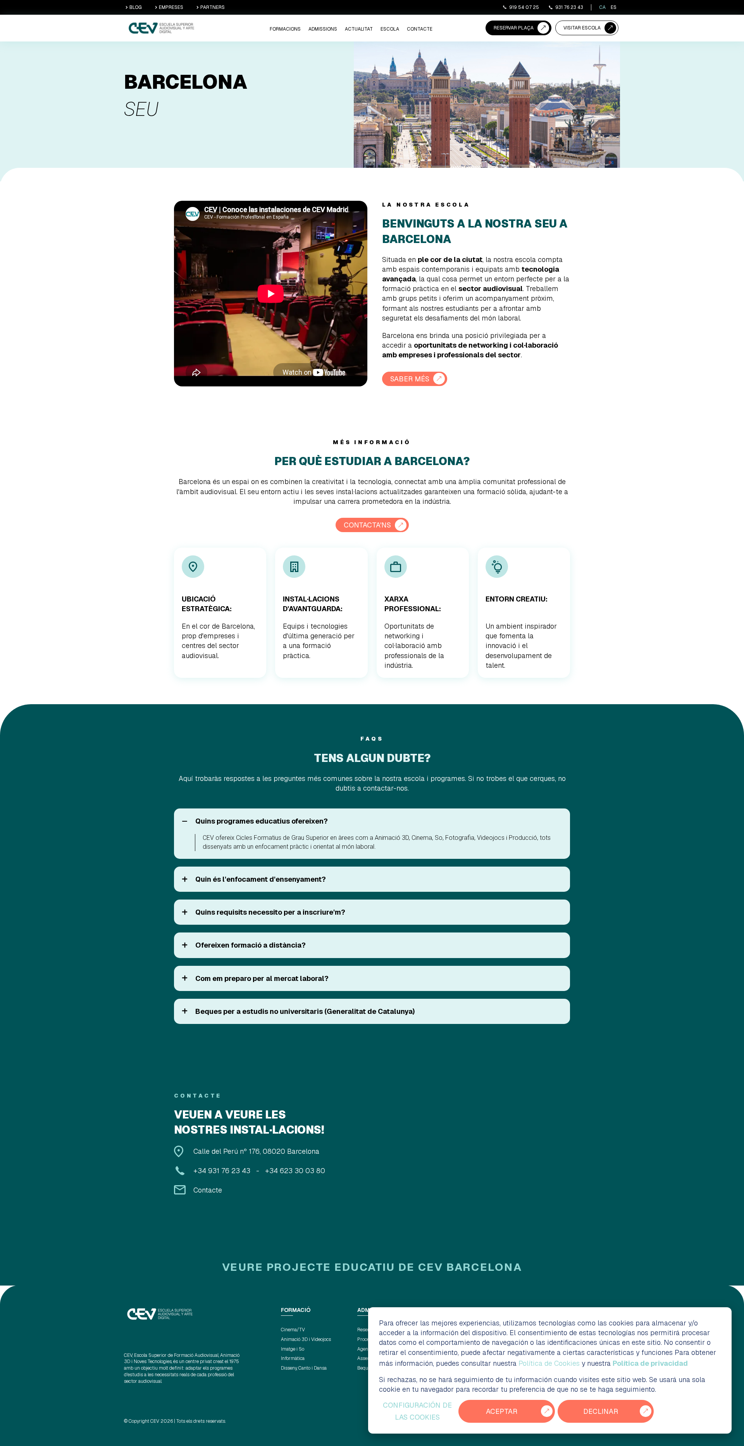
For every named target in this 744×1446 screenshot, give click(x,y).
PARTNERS (212, 7)
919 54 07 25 (524, 7)
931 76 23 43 (569, 7)
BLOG (135, 7)
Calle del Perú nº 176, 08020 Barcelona (256, 1151)
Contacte (207, 1190)
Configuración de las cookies (417, 1411)
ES (614, 7)
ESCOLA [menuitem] (390, 29)
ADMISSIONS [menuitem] (322, 29)
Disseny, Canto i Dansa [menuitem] (304, 1368)
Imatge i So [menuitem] (292, 1349)
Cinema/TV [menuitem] (293, 1330)
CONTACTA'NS (367, 524)
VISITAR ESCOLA (582, 28)
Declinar (600, 1411)
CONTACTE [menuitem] (419, 29)
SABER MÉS (409, 378)
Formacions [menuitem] (285, 29)
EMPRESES (171, 7)
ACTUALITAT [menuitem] (359, 29)
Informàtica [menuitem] (293, 1358)
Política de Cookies (549, 1363)
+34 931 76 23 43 (221, 1170)
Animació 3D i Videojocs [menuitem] (306, 1339)
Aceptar (501, 1411)
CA (602, 7)
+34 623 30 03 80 (295, 1170)
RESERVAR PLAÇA (514, 28)
